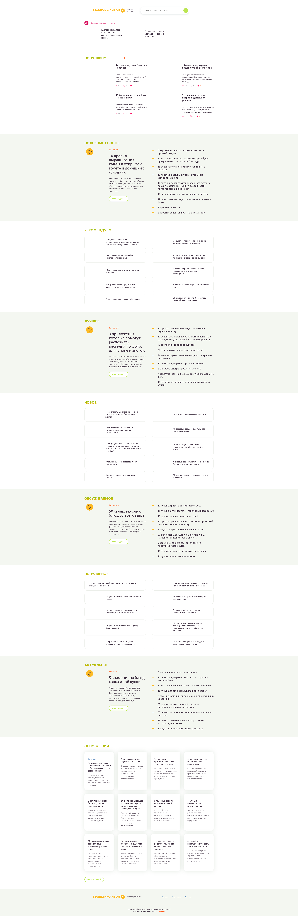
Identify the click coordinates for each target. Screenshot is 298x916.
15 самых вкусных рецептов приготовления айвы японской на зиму (188, 447)
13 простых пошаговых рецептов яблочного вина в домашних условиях (165, 845)
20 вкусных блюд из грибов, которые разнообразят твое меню (190, 299)
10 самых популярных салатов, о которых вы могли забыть (183, 679)
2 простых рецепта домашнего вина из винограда (154, 33)
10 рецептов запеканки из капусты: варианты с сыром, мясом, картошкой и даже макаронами (184, 338)
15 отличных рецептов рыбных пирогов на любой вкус (119, 256)
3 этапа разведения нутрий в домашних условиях (193, 98)
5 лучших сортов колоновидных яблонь (120, 476)
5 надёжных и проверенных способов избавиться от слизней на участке (190, 584)
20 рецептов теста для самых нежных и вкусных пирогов (185, 713)
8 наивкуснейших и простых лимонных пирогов (191, 285)
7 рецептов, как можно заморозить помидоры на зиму (186, 375)
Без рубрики (92, 759)
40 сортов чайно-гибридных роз (176, 344)
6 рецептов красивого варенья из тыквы (181, 529)
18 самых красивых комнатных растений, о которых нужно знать (182, 722)
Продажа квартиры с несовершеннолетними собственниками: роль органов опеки (99, 767)
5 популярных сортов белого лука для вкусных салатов (98, 803)
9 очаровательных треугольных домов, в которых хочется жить (120, 285)
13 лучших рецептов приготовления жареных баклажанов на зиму (111, 34)
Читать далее (119, 199)
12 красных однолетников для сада (189, 414)
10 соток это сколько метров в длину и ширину (122, 271)
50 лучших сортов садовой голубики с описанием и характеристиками (179, 705)
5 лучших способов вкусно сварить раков (131, 760)
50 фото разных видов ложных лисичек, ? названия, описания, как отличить (181, 536)
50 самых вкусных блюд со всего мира (126, 513)
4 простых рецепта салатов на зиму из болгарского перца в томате (191, 463)
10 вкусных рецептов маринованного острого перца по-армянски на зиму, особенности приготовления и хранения (184, 186)
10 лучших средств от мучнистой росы (179, 505)
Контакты (188, 897)
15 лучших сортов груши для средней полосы (123, 597)
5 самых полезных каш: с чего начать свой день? (185, 685)
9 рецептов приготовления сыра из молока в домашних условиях (189, 242)
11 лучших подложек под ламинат (177, 556)
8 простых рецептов (169, 207)
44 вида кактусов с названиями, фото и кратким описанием (185, 356)
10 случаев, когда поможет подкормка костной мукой (184, 383)
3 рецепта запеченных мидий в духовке (180, 728)
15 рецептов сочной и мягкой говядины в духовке (181, 168)
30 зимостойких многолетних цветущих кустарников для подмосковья (119, 430)
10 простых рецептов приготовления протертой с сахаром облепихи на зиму (185, 523)
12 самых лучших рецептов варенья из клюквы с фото (185, 200)
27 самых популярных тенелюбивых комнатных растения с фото (98, 845)
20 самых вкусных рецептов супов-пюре (180, 350)
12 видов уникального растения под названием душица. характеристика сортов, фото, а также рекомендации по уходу (123, 447)
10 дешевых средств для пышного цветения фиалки (189, 430)
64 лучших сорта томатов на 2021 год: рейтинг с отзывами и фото (131, 845)
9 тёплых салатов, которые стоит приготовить (121, 463)
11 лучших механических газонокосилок (194, 803)
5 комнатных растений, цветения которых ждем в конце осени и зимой (112, 584)
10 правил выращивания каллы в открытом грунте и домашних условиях (126, 164)
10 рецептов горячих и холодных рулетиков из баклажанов (188, 642)
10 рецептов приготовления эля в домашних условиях (164, 761)
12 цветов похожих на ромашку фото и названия (190, 476)
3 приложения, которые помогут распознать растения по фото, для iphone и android (127, 342)
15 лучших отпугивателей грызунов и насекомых (186, 511)
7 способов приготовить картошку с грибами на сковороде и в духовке (190, 256)
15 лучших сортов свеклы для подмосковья (182, 690)
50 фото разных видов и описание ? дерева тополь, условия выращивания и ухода (132, 805)
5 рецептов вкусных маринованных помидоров (197, 761)
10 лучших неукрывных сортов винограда (182, 551)
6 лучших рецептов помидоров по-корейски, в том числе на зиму (121, 611)
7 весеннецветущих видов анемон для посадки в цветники (186, 697)
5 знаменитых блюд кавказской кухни (127, 680)
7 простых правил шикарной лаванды (122, 299)
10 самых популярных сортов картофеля (181, 363)
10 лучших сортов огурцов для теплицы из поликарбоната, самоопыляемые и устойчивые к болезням (188, 627)
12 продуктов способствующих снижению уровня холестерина (120, 642)
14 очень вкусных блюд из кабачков (131, 66)
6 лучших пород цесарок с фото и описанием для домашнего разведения (189, 271)
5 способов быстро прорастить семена (179, 368)
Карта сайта (176, 897)
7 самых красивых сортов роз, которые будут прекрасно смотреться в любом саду (183, 160)
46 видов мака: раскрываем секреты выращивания (190, 597)
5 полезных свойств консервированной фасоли (163, 803)
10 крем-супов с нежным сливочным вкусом (183, 194)
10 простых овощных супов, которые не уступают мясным (180, 176)
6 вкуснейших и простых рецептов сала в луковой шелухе (181, 152)
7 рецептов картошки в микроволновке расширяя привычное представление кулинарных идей (123, 242)
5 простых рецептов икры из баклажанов (181, 212)
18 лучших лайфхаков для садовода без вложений (122, 627)
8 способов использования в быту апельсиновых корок (198, 844)
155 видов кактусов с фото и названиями (131, 96)
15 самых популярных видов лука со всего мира (197, 66)
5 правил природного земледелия (177, 672)
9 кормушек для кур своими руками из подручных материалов (179, 544)
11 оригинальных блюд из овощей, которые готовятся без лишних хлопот (121, 414)
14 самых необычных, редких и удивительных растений (187, 611)
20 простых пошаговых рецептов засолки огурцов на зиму (181, 330)
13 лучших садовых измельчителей (178, 516)
